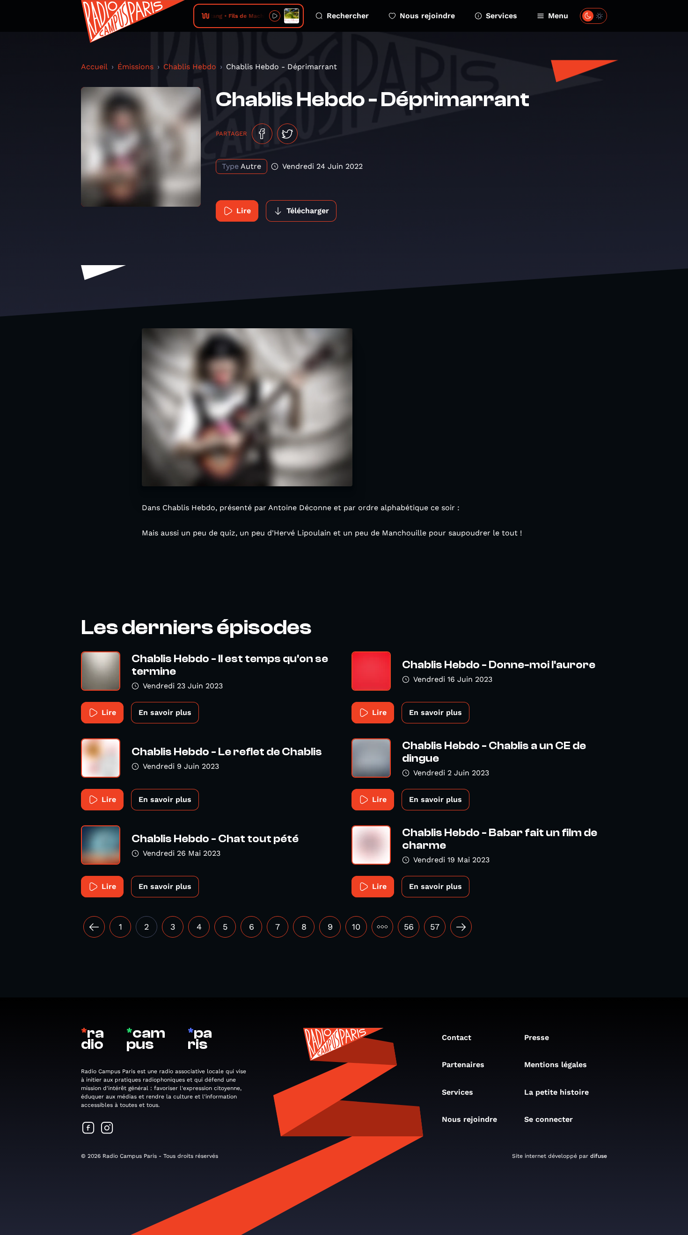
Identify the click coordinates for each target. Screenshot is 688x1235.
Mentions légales (555, 1064)
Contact (456, 1037)
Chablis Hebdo (189, 66)
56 (409, 927)
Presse (536, 1037)
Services (501, 15)
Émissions (135, 66)
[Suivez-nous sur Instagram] (107, 1128)
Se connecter (548, 1119)
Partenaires (463, 1064)
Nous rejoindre (427, 15)
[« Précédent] (94, 927)
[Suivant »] (461, 927)
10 (356, 927)
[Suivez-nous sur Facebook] (88, 1128)
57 (434, 927)
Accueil (94, 66)
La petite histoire (556, 1092)
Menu (558, 15)
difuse (598, 1156)
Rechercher (348, 15)
